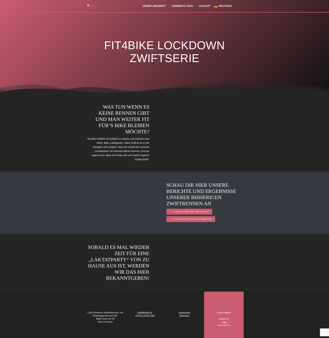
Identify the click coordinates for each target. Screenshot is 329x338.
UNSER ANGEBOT (154, 5)
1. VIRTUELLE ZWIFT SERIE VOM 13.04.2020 (190, 212)
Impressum (184, 316)
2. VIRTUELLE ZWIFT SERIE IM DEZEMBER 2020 (192, 219)
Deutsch (225, 5)
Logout (205, 5)
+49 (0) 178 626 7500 (145, 316)
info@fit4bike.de (144, 313)
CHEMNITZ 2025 (182, 5)
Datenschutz (184, 313)
